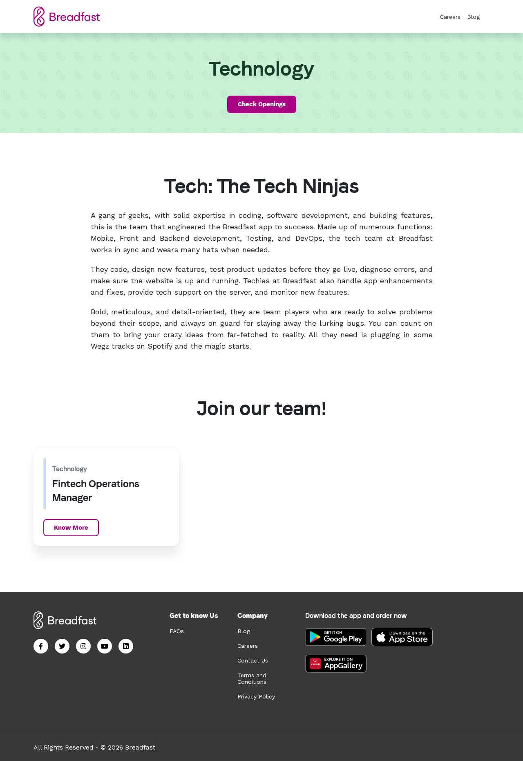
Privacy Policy (256, 696)
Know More (71, 527)
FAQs (177, 631)
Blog (473, 16)
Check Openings (262, 104)
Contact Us (252, 660)
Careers (450, 16)
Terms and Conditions (251, 678)
